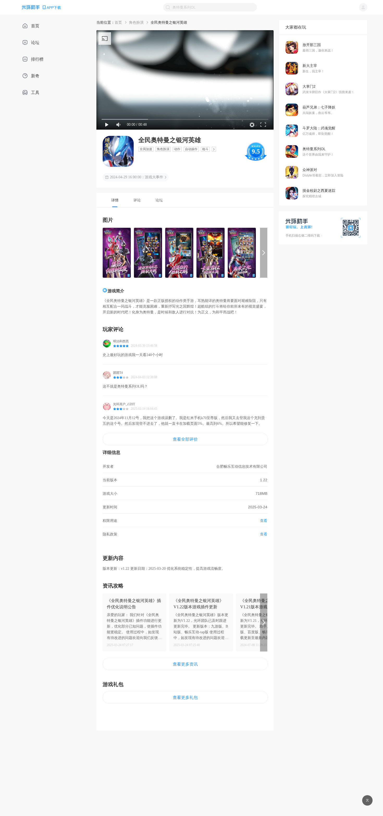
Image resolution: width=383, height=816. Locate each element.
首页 (118, 22)
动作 (177, 149)
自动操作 (191, 149)
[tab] (115, 200)
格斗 (205, 149)
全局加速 (146, 149)
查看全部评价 (185, 439)
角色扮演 (136, 22)
